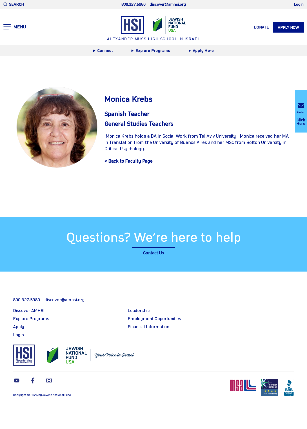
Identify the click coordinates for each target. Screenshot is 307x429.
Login (299, 4)
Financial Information (148, 327)
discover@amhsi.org (168, 4)
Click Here (300, 118)
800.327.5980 (133, 4)
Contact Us (153, 253)
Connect (105, 51)
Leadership (139, 311)
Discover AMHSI (28, 311)
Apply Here (203, 51)
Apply (18, 327)
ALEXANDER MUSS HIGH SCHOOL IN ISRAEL (153, 39)
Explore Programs (153, 51)
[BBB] (289, 387)
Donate (261, 27)
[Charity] (270, 387)
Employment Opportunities (154, 319)
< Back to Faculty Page (129, 161)
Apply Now (288, 28)
